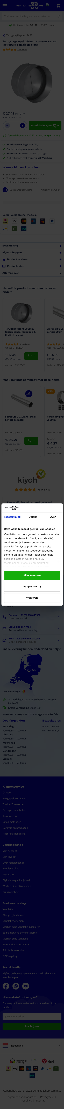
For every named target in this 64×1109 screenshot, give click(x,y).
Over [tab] (53, 516)
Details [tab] (33, 516)
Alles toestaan (32, 575)
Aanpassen (30, 586)
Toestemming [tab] (12, 516)
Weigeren (32, 597)
